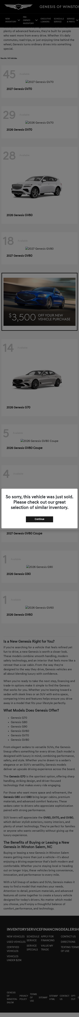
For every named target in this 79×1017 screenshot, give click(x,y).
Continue (39, 519)
